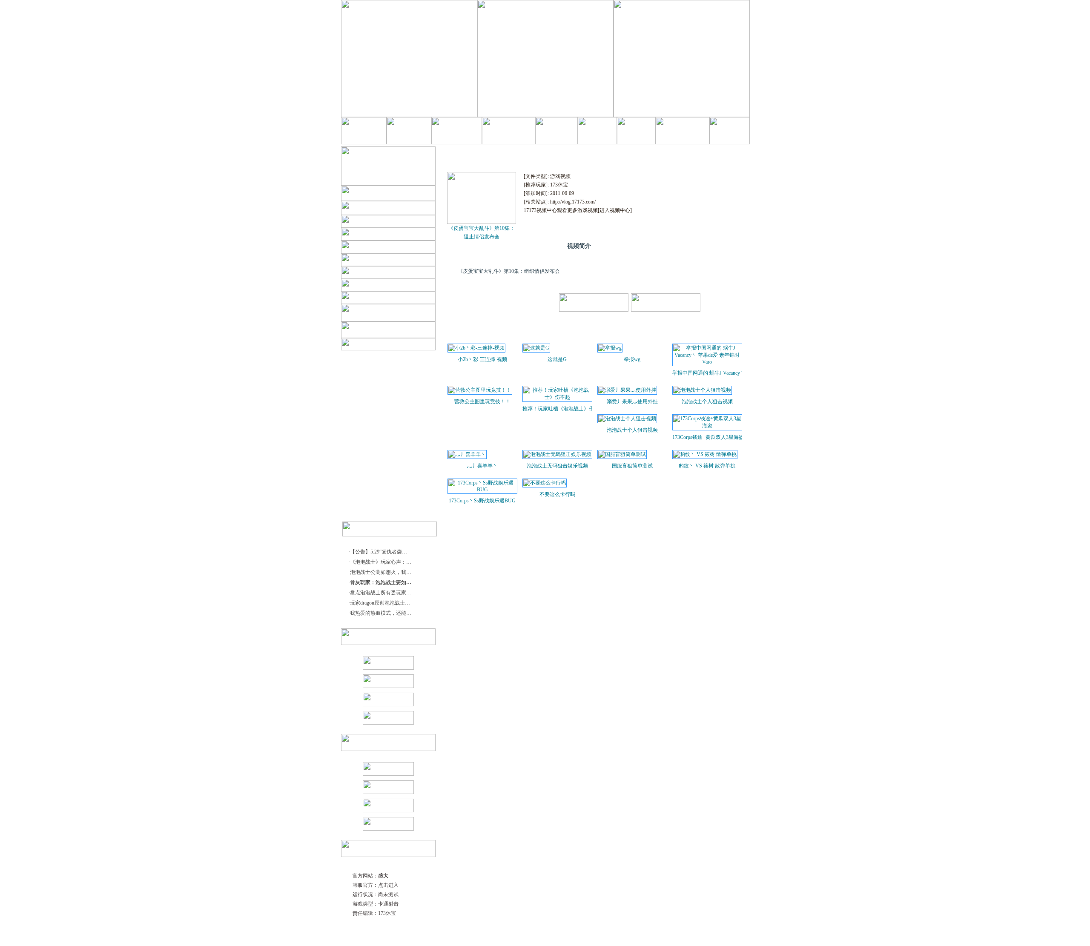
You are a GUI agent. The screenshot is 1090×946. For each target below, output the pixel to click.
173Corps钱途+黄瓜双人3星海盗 (707, 437)
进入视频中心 (615, 210)
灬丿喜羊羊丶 (482, 466)
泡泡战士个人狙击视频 (707, 401)
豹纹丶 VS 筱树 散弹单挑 (707, 466)
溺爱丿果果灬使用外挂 (632, 401)
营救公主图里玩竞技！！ (482, 401)
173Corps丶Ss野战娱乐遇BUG (482, 501)
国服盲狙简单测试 (632, 466)
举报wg (632, 359)
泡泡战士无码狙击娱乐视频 (557, 466)
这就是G (557, 359)
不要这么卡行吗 (557, 494)
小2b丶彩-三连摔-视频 (482, 359)
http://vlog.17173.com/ (573, 202)
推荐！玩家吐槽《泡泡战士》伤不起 (557, 409)
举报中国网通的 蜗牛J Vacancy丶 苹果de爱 (707, 373)
